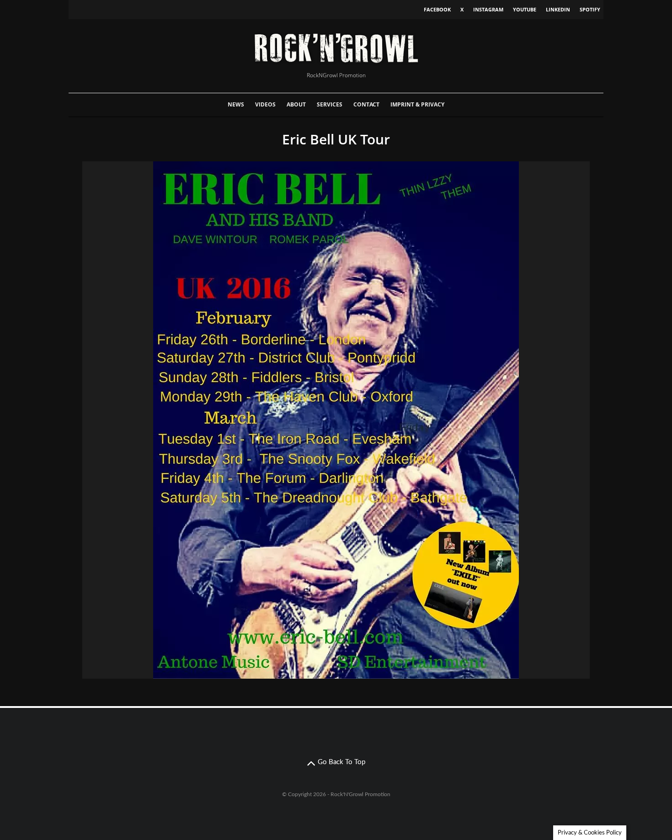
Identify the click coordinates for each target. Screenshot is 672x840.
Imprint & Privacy (417, 104)
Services (329, 104)
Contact (366, 104)
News (236, 104)
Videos (265, 104)
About (296, 104)
